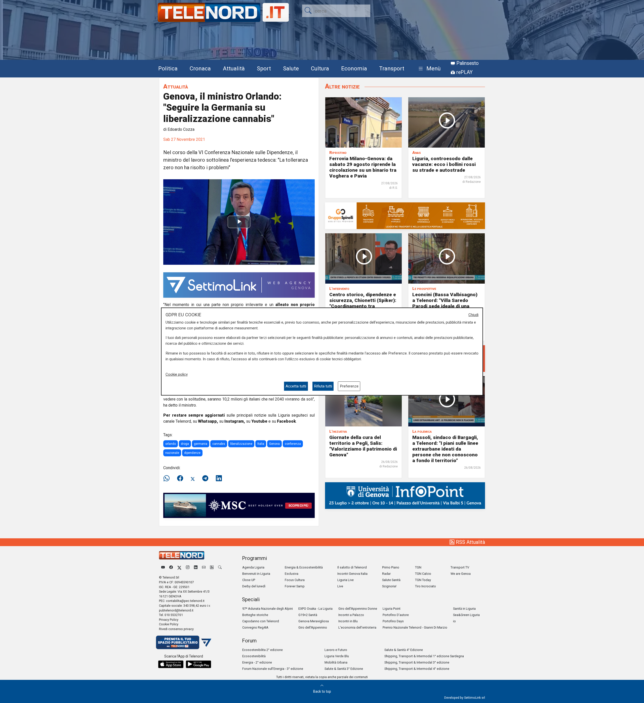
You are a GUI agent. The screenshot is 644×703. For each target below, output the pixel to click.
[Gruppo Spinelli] (405, 215)
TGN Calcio (423, 574)
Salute (291, 68)
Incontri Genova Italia (352, 574)
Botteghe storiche (255, 615)
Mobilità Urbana (336, 662)
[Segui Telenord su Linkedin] (196, 567)
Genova (274, 444)
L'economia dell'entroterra (357, 627)
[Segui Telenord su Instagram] (188, 567)
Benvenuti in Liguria (256, 574)
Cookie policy (177, 374)
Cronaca (200, 68)
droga (185, 444)
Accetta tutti (296, 386)
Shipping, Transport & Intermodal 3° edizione (416, 662)
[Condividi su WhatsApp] (168, 478)
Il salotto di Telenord (352, 567)
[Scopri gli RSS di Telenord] (212, 567)
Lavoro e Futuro (336, 650)
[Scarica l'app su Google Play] (198, 664)
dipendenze (192, 453)
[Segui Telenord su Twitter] (179, 567)
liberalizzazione (241, 444)
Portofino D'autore (396, 615)
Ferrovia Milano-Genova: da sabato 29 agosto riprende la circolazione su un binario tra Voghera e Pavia (362, 167)
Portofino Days (393, 621)
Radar (386, 574)
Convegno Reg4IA (255, 627)
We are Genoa (461, 574)
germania (200, 444)
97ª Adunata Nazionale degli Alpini (267, 608)
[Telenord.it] (183, 642)
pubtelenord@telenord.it (176, 610)
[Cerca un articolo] (220, 567)
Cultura (320, 68)
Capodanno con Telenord (260, 621)
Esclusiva (291, 574)
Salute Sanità (391, 580)
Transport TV (460, 567)
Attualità (234, 68)
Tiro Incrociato (425, 586)
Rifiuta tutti (323, 386)
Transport (391, 68)
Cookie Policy (168, 624)
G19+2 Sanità (307, 615)
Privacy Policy (168, 620)
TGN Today (423, 580)
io (454, 621)
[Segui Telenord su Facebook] (171, 567)
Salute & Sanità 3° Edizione (344, 669)
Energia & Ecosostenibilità (304, 567)
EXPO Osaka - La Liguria (315, 608)
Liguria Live (345, 580)
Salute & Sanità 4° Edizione (403, 650)
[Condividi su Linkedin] (219, 478)
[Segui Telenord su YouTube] (163, 567)
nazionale (172, 453)
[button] (428, 68)
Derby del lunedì (253, 586)
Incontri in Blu (348, 621)
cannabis (218, 444)
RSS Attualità (470, 542)
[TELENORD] (181, 555)
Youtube (259, 421)
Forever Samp (295, 586)
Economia (354, 68)
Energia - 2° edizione (257, 662)
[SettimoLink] (239, 284)
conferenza (293, 444)
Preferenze (349, 386)
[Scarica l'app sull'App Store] (171, 664)
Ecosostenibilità (254, 656)
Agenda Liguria (253, 567)
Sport (264, 68)
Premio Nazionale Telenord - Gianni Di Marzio (415, 627)
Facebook (286, 421)
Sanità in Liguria (464, 608)
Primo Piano (390, 567)
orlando (170, 444)
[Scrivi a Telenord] (204, 567)
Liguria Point (391, 608)
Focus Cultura (295, 580)
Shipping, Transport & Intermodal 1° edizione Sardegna (424, 656)
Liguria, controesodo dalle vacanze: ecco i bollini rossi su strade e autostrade (444, 164)
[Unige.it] (405, 495)
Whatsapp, (208, 421)
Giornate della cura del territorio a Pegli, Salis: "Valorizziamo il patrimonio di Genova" (363, 446)
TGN (418, 567)
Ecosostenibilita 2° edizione (262, 650)
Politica (168, 68)
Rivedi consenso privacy (176, 629)
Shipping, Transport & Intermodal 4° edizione (416, 669)
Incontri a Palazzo (351, 615)
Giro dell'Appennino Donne (357, 608)
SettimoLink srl (474, 697)
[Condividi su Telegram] (205, 478)
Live (340, 586)
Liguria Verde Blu (337, 656)
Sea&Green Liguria (466, 615)
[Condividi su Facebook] (180, 478)
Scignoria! (389, 586)
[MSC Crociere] (239, 505)
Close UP (248, 580)
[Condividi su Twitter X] (192, 478)
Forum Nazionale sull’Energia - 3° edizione (272, 669)
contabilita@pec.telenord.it (185, 601)
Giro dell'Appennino (312, 627)
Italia (260, 444)
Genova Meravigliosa (313, 621)
